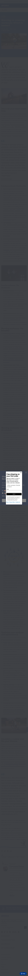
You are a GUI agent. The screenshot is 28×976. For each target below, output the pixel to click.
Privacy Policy (12, 502)
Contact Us (17, 502)
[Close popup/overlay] (21, 472)
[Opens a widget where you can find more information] (23, 973)
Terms (7, 502)
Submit (14, 494)
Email (8, 489)
